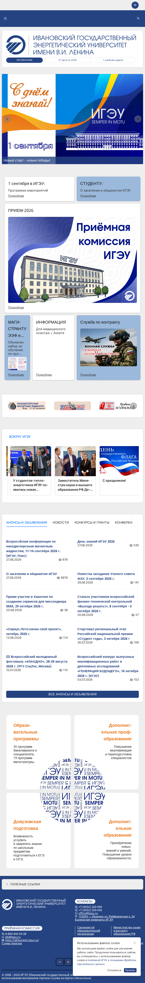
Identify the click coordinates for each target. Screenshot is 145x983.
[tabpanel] (72, 470)
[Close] (135, 943)
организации (85, 934)
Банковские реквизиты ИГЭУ (94, 920)
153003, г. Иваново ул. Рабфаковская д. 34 (107, 916)
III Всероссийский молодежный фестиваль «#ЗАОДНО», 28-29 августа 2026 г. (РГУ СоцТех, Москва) (36, 661)
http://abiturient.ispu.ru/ (22, 940)
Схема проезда (12, 943)
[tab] (19, 437)
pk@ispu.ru (13, 937)
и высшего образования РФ (124, 932)
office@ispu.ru (88, 913)
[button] (72, 884)
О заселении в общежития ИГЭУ (31, 574)
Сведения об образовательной (88, 929)
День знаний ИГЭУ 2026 (96, 541)
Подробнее (16, 196)
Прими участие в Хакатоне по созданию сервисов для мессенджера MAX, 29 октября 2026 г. (36, 601)
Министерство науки (127, 927)
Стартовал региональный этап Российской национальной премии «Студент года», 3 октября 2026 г (105, 634)
